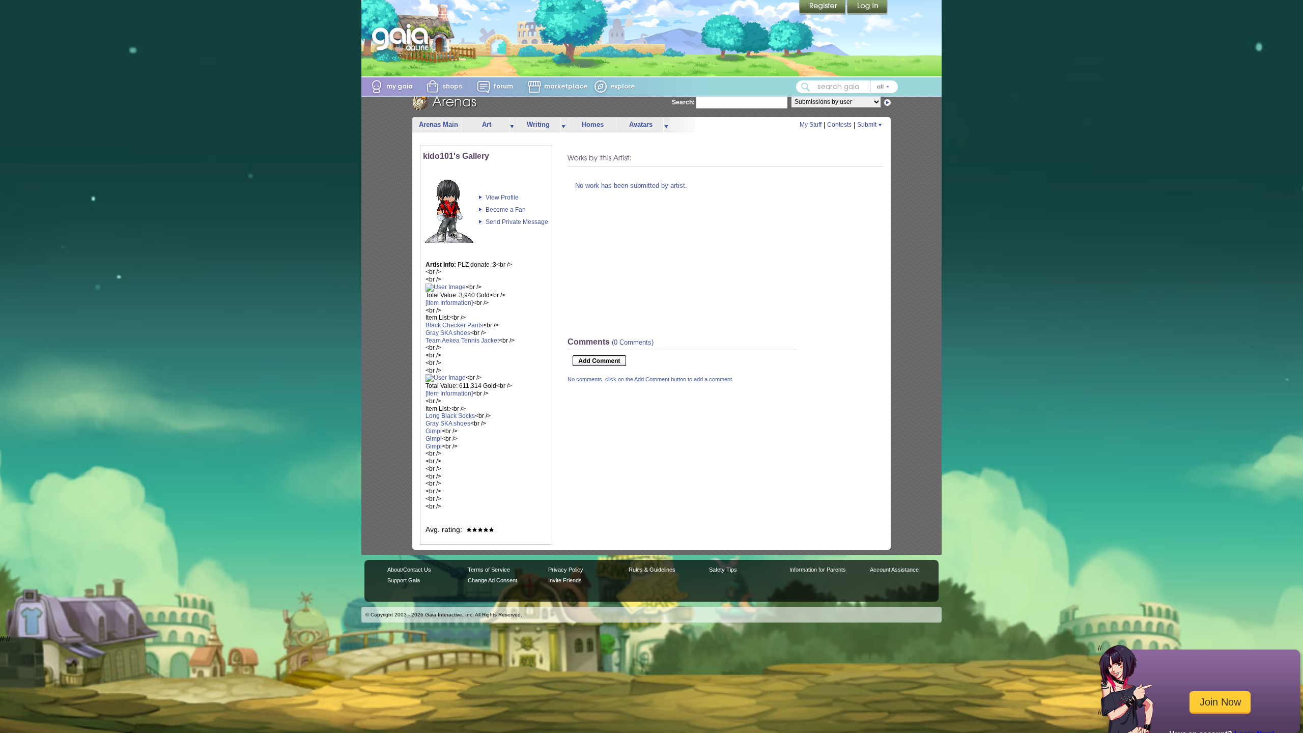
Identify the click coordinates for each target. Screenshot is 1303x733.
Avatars (641, 124)
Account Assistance (894, 570)
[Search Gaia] (806, 87)
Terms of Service (489, 570)
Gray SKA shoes (448, 332)
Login (867, 7)
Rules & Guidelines (652, 570)
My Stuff (811, 124)
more (512, 125)
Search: (683, 102)
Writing (538, 124)
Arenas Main (438, 124)
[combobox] (847, 86)
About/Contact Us (409, 570)
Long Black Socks (450, 415)
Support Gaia (403, 580)
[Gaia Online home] (402, 37)
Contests (839, 124)
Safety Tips (723, 570)
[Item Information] (449, 302)
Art (486, 124)
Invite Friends (565, 580)
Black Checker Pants (454, 325)
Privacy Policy (565, 570)
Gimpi (434, 431)
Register (823, 7)
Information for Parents (817, 570)
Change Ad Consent (492, 580)
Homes (593, 124)
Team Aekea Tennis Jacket (462, 340)
